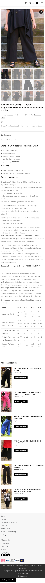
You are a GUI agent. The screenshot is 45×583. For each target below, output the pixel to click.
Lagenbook (4, 552)
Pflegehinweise (5, 540)
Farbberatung (5, 543)
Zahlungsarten (5, 528)
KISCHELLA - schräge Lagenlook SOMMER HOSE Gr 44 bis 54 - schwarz (28, 490)
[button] (41, 12)
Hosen (10, 115)
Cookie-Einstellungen (22, 573)
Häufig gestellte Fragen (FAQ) (9, 522)
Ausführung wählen (20, 377)
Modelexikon (5, 549)
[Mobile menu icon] (41, 3)
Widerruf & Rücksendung (8, 532)
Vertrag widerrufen (8, 580)
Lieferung (4, 525)
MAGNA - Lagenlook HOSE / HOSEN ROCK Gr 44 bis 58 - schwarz (28, 442)
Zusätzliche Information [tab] (9, 140)
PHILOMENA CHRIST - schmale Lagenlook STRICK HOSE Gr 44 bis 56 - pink (28, 393)
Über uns (3, 516)
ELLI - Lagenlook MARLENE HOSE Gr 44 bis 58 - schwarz (29, 466)
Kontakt (3, 519)
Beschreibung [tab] (6, 135)
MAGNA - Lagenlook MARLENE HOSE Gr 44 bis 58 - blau (28, 417)
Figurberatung (5, 546)
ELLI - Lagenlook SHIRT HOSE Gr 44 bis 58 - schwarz (28, 369)
